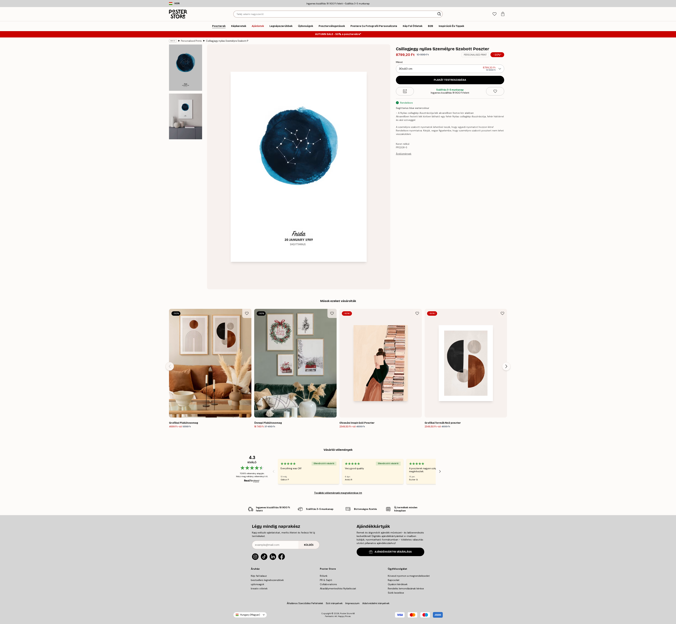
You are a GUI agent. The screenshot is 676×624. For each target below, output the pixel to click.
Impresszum (352, 603)
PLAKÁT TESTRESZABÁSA (450, 79)
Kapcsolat (393, 580)
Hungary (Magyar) (250, 614)
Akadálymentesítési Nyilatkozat (338, 588)
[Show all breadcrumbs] (173, 41)
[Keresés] (439, 14)
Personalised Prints (191, 40)
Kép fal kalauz (259, 575)
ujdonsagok (257, 584)
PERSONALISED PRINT (475, 54)
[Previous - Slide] (169, 366)
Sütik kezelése (396, 592)
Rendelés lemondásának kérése (406, 588)
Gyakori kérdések (398, 584)
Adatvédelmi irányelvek (375, 603)
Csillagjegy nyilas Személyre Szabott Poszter (227, 40)
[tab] (494, 14)
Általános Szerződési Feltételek (305, 603)
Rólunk (323, 575)
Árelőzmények (403, 153)
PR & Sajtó (326, 580)
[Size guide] (405, 91)
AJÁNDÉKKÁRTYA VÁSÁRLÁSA (393, 551)
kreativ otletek (259, 588)
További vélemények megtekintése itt (338, 492)
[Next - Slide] (506, 366)
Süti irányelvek (334, 603)
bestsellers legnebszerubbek (267, 580)
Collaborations (328, 584)
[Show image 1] (185, 67)
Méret (399, 62)
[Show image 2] (185, 116)
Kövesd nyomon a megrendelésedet (409, 575)
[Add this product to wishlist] (495, 91)
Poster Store (346, 613)
